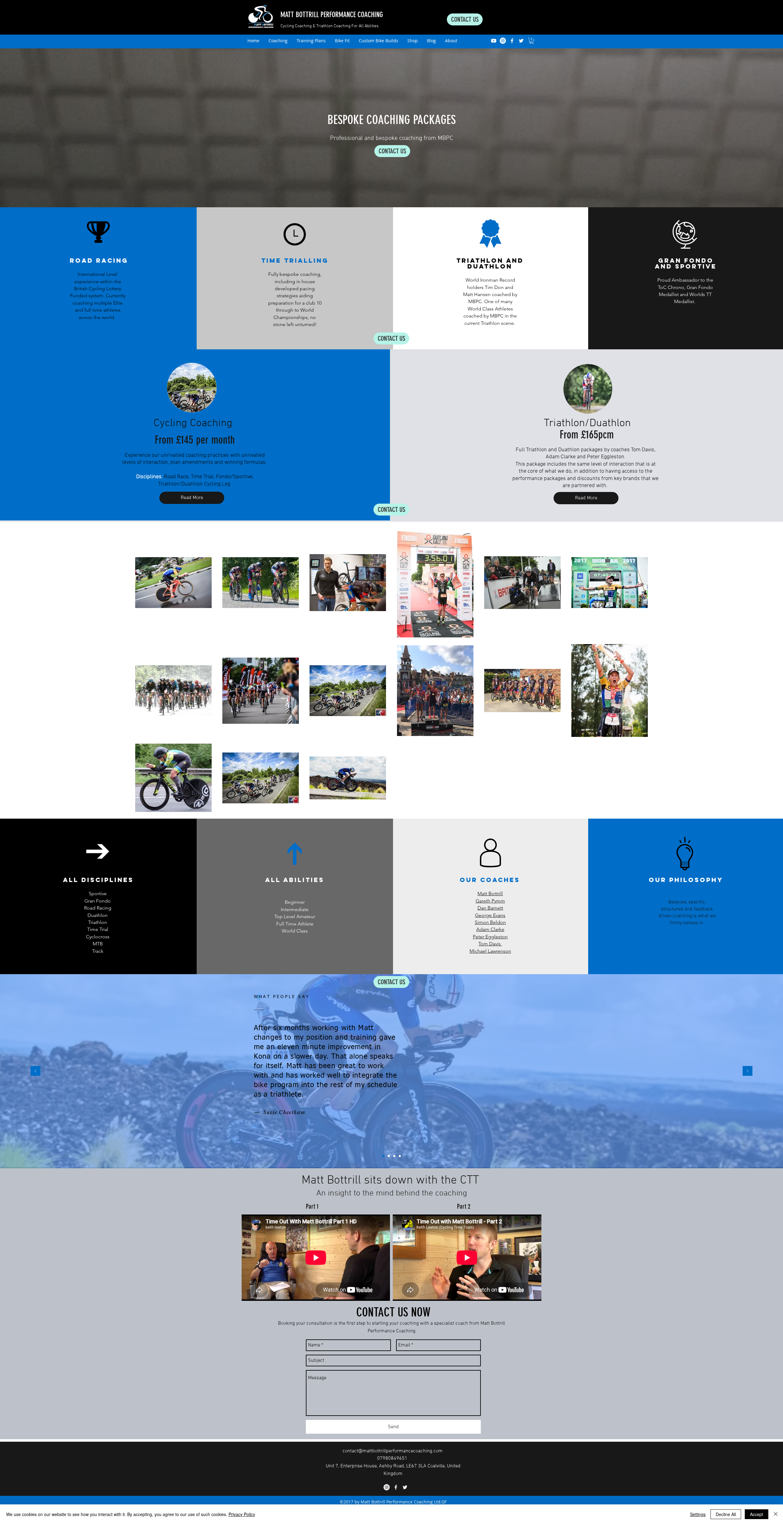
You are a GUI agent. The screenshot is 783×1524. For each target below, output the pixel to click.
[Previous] (35, 1071)
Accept (756, 1514)
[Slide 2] (389, 1156)
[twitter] (521, 41)
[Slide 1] (383, 1156)
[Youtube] (494, 41)
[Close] (775, 1514)
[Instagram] (503, 41)
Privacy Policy (241, 1514)
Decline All (726, 1514)
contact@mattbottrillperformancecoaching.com (393, 1451)
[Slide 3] (394, 1156)
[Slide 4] (400, 1156)
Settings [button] (698, 1514)
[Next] (747, 1071)
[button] (531, 41)
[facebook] (512, 41)
